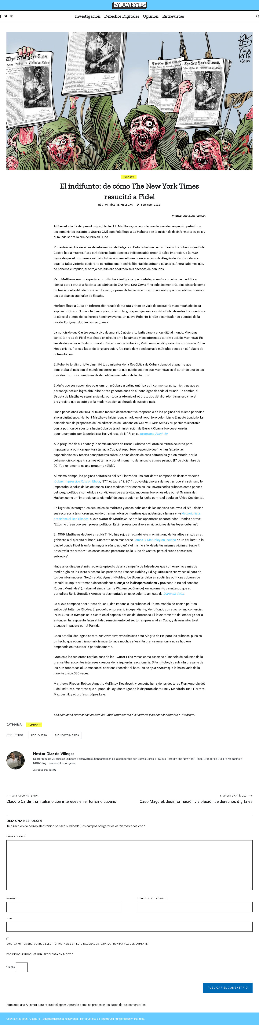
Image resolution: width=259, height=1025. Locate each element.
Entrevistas (173, 16)
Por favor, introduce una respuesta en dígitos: (40, 954)
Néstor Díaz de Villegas (115, 204)
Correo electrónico (152, 898)
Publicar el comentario (227, 987)
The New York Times (67, 735)
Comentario (15, 836)
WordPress (137, 1018)
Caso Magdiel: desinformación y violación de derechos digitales (196, 799)
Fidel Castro (39, 735)
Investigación (87, 16)
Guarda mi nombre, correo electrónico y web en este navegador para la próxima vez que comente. (77, 943)
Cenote (91, 1018)
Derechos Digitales (121, 16)
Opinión (151, 16)
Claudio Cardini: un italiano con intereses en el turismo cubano (61, 799)
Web (9, 918)
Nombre (12, 898)
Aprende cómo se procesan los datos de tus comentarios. (106, 1005)
